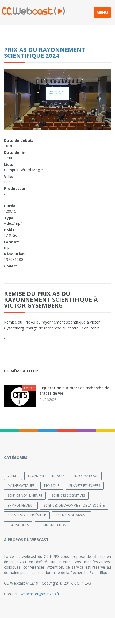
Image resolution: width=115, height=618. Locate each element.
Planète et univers (84, 485)
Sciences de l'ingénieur (27, 515)
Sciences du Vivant (71, 515)
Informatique (86, 475)
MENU (102, 12)
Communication (52, 525)
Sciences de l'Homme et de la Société (74, 505)
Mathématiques (21, 485)
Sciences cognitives (68, 495)
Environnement (21, 505)
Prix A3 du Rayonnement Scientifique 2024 (44, 52)
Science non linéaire (25, 495)
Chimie (13, 475)
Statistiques (18, 525)
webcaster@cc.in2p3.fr (40, 593)
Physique (51, 485)
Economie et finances (46, 475)
